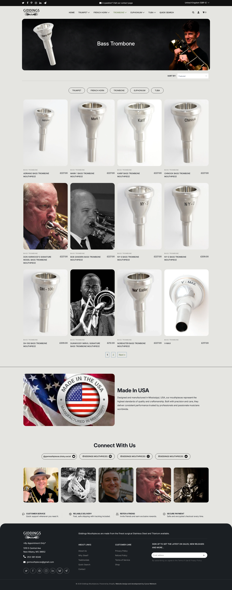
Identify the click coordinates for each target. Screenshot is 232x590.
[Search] (193, 12)
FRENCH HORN (97, 90)
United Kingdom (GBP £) (196, 2)
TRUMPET (76, 90)
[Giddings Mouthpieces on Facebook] (28, 3)
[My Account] (198, 12)
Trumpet (83, 12)
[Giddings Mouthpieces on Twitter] (24, 3)
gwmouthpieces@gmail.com (40, 562)
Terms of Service (122, 560)
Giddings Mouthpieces (90, 584)
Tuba (151, 12)
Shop (117, 564)
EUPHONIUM (139, 90)
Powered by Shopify (107, 584)
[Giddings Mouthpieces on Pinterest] (32, 3)
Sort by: (172, 76)
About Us (82, 551)
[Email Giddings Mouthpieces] (46, 3)
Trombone (119, 12)
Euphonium (136, 12)
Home (72, 12)
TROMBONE (119, 90)
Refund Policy (121, 555)
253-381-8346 (34, 557)
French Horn (101, 12)
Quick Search (167, 12)
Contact (81, 569)
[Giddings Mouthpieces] (37, 12)
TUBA (157, 90)
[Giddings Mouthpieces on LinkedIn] (41, 3)
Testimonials (83, 560)
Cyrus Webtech (150, 584)
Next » (122, 354)
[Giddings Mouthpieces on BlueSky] (60, 571)
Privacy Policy (121, 551)
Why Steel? (83, 555)
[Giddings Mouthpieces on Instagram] (37, 3)
